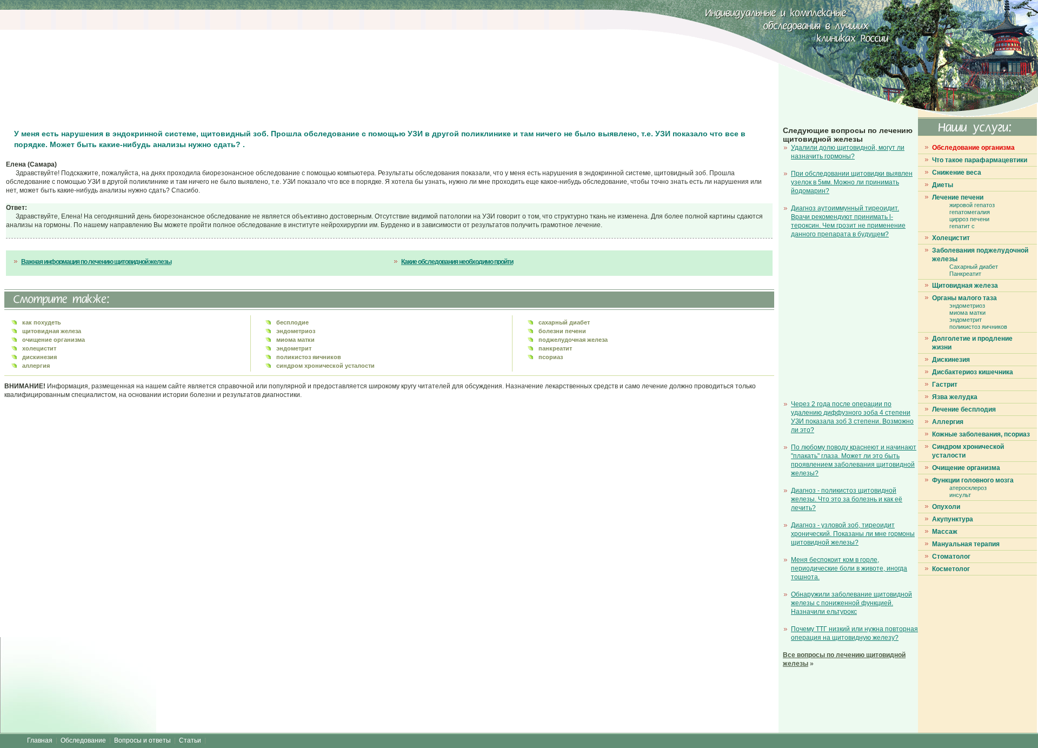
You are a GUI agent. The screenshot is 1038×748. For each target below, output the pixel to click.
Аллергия (947, 422)
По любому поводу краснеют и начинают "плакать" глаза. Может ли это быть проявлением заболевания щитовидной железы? (853, 460)
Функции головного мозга (973, 480)
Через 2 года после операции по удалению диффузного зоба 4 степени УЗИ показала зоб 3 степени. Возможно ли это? (852, 417)
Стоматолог (951, 556)
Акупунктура (952, 519)
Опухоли (946, 507)
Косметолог (951, 569)
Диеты (942, 185)
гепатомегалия (969, 212)
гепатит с (962, 226)
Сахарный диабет (973, 266)
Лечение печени (957, 197)
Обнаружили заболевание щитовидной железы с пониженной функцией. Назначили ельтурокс (851, 603)
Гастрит (944, 384)
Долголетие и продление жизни (972, 343)
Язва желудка (954, 397)
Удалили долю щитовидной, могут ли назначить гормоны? (847, 152)
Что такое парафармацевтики (979, 160)
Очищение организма (966, 468)
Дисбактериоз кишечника (972, 372)
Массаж (944, 531)
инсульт (960, 495)
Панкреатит (965, 273)
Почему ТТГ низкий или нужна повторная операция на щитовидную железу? (854, 633)
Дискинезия (951, 359)
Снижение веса (956, 172)
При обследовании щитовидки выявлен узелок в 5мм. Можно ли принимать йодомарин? (852, 182)
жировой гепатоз (972, 205)
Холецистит (951, 238)
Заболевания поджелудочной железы (980, 255)
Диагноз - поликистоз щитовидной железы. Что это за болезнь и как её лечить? (846, 499)
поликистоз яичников (978, 326)
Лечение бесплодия (964, 409)
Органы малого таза (964, 298)
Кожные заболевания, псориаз (981, 434)
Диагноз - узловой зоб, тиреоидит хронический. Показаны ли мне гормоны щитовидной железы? (853, 533)
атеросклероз (968, 488)
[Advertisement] (203, 65)
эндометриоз (967, 305)
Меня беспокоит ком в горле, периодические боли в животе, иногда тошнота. (849, 568)
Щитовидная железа (965, 285)
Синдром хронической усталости (968, 451)
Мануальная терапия (966, 544)
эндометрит (965, 319)
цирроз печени (969, 219)
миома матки (967, 312)
